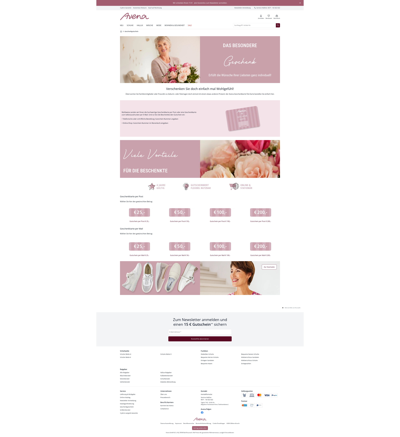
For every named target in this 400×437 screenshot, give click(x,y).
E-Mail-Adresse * (175, 332)
